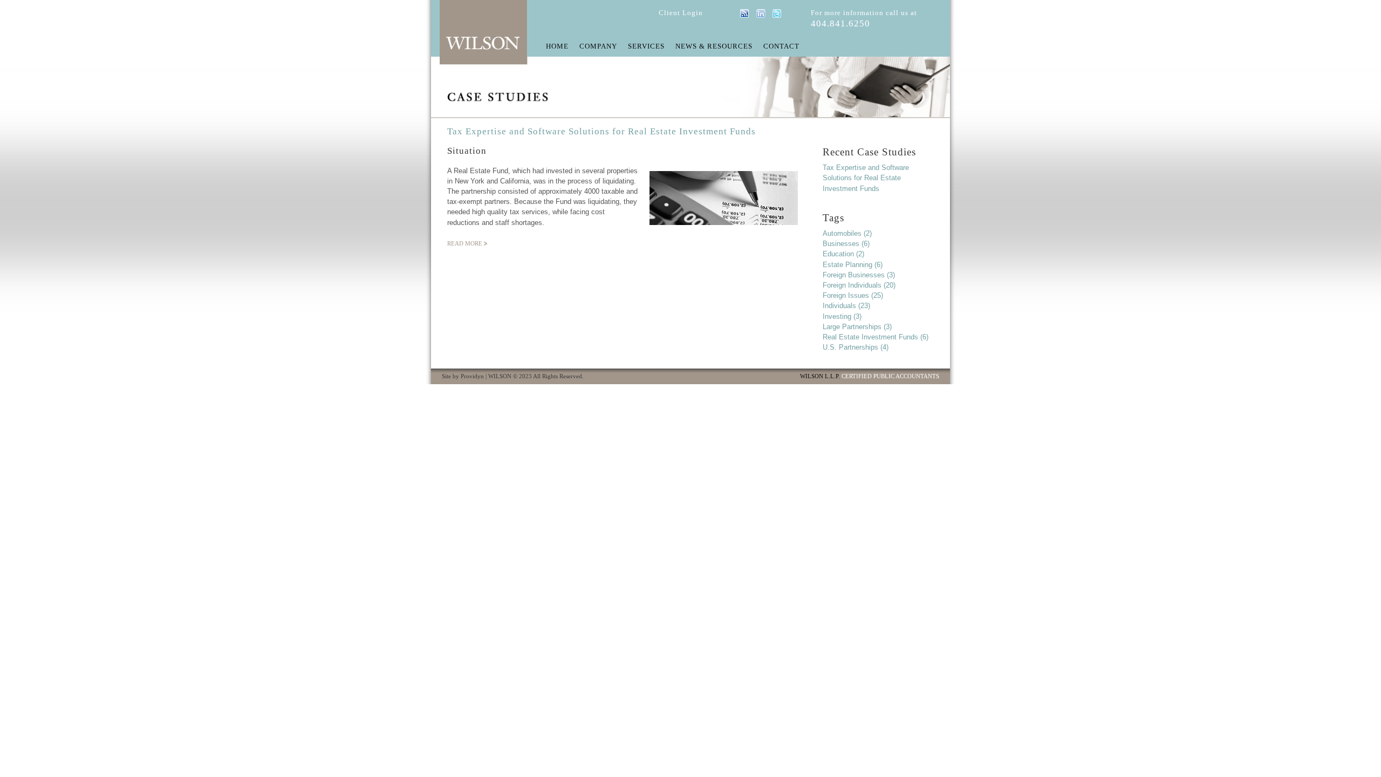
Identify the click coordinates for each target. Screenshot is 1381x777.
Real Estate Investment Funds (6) (875, 337)
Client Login (681, 13)
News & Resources (714, 46)
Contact (781, 46)
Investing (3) (842, 316)
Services (646, 46)
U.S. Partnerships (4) (855, 347)
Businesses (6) (846, 244)
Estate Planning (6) (853, 265)
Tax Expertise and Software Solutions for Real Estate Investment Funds (601, 131)
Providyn (472, 376)
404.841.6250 (840, 23)
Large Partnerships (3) (857, 327)
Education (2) (843, 254)
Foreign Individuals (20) (859, 285)
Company (598, 46)
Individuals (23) (846, 306)
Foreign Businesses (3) (859, 275)
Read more (464, 244)
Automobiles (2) (847, 233)
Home (557, 46)
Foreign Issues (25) (853, 295)
